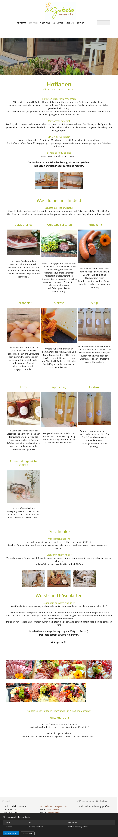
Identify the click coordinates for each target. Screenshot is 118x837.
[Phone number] (50, 647)
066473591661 (53, 809)
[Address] (62, 647)
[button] (46, 181)
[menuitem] (21, 23)
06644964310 (54, 812)
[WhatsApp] (67, 647)
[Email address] (56, 647)
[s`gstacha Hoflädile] (60, 11)
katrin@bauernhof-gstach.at (53, 806)
